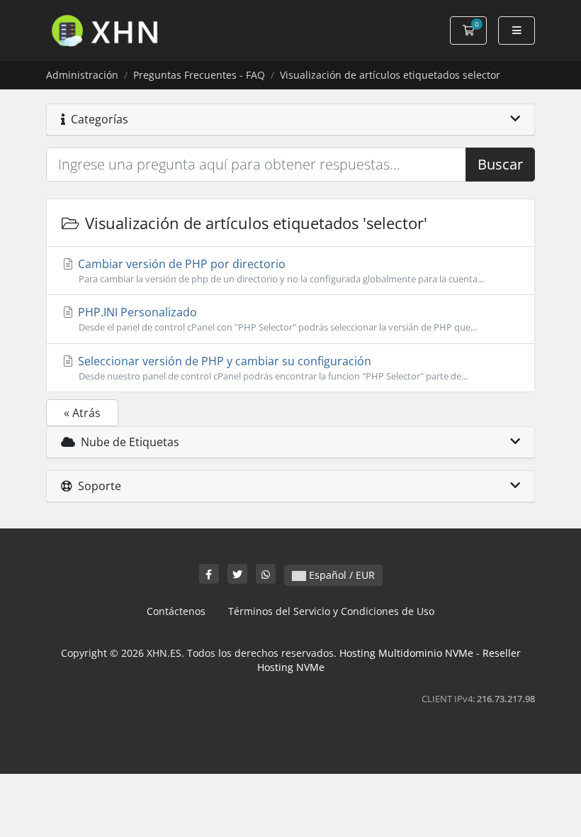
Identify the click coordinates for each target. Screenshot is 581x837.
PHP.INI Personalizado (276, 318)
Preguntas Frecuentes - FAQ (199, 75)
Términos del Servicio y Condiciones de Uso (331, 611)
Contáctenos (176, 611)
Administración (82, 75)
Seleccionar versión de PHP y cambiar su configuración (271, 367)
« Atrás (82, 413)
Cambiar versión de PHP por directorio (279, 270)
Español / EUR (340, 575)
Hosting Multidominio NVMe (406, 653)
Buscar (500, 164)
